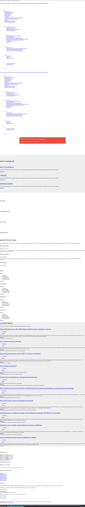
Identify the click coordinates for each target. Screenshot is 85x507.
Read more (2, 337)
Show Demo (2, 179)
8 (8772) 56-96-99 (3, 474)
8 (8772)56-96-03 (3, 476)
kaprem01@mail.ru (3, 491)
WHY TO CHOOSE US (6, 167)
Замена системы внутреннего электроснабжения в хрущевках (18, 437)
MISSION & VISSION (6, 183)
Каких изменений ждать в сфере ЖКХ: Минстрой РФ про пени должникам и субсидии (25, 329)
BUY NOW (2, 281)
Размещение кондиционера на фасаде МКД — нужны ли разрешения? (20, 353)
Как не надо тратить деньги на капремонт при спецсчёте (16, 400)
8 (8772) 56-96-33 (3, 480)
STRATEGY (3, 175)
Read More (2, 188)
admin (3, 333)
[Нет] (23, 506)
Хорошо (9, 506)
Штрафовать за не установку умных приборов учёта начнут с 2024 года (21, 425)
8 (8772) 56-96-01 (3, 478)
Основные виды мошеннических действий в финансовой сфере (18, 377)
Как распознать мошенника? (8, 366)
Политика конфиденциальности (17, 506)
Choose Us (2, 171)
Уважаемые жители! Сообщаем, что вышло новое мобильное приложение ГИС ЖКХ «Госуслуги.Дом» (30, 413)
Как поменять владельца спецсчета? (10, 341)
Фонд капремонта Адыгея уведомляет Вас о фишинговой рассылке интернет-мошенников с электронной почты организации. (37, 388)
